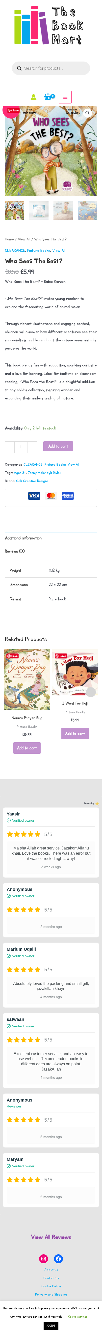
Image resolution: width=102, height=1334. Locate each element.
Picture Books (38, 250)
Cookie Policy (51, 1286)
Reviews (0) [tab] (15, 551)
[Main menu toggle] (65, 97)
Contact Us (51, 1278)
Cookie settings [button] (77, 1317)
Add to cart (58, 446)
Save (14, 656)
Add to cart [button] (27, 748)
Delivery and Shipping (51, 1294)
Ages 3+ (20, 472)
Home (9, 239)
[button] (87, 113)
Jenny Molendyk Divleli (44, 472)
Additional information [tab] (23, 538)
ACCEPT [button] (51, 1326)
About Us (51, 1270)
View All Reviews (51, 1237)
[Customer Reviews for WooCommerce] (96, 803)
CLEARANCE (15, 250)
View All (24, 239)
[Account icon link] (33, 97)
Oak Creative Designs (32, 481)
